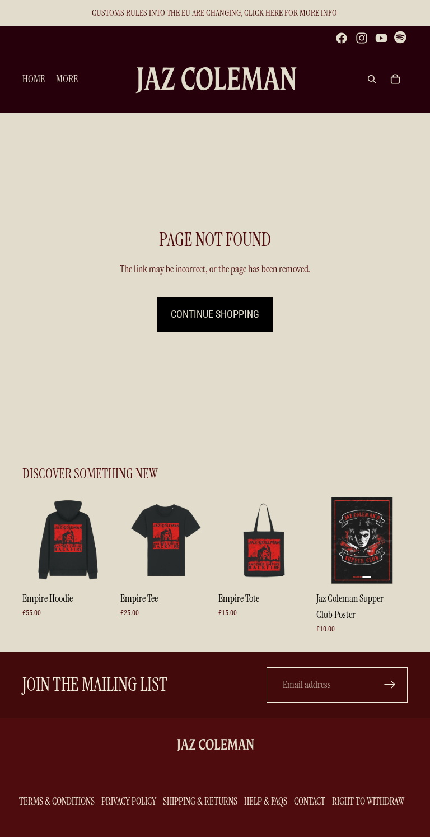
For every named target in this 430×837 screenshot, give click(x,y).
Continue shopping (215, 314)
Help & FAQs (265, 801)
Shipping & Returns (200, 801)
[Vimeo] (401, 38)
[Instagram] (361, 38)
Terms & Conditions (57, 801)
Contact (309, 801)
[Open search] (371, 79)
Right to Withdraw (368, 801)
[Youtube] (381, 38)
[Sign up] (390, 685)
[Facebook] (341, 38)
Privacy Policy (128, 801)
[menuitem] (66, 79)
